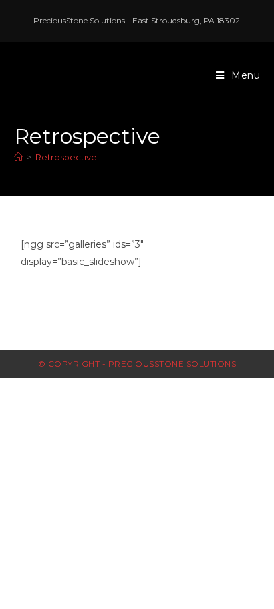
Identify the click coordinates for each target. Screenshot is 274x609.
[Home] (18, 157)
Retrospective (66, 157)
